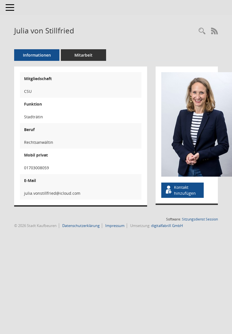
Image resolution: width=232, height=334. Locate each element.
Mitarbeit (83, 55)
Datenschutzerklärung (80, 225)
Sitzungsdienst (200, 219)
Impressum (114, 225)
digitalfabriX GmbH (167, 225)
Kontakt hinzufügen (185, 190)
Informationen (37, 55)
